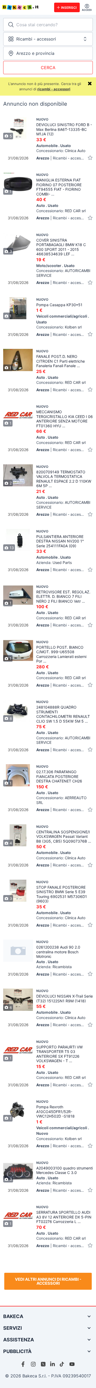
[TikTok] (62, 1364)
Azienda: (54, 562)
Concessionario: (60, 150)
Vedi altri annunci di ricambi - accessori (48, 1281)
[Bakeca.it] (26, 7)
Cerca (48, 67)
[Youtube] (72, 1364)
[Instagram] (33, 1364)
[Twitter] (43, 1364)
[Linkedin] (52, 1364)
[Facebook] (24, 1364)
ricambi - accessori (53, 89)
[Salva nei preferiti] (90, 158)
